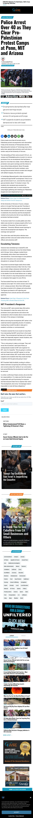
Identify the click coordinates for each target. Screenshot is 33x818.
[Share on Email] (15, 136)
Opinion (5, 524)
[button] (30, 797)
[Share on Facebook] (2, 136)
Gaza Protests (7, 17)
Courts (5, 716)
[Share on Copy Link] (22, 136)
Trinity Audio (16, 130)
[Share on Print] (12, 136)
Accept (16, 812)
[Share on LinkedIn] (8, 136)
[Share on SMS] (18, 136)
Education (6, 670)
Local (5, 704)
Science (5, 694)
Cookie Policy (11, 816)
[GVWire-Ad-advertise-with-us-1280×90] (16, 97)
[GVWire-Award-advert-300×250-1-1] (17, 763)
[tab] (11, 635)
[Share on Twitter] (5, 136)
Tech (17, 5)
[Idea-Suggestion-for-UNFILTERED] (17, 632)
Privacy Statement (20, 816)
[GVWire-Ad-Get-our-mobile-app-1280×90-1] (16, 196)
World (5, 470)
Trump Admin (7, 658)
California (6, 728)
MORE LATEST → (7, 735)
